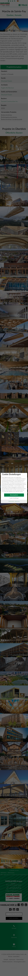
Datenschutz (11, 501)
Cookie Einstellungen (14, 498)
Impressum (17, 501)
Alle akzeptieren (14, 495)
